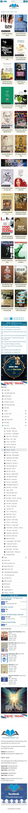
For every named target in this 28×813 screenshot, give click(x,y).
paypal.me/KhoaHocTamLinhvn (14, 778)
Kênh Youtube (8, 581)
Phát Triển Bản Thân (11, 492)
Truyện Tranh (8, 413)
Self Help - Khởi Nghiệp (12, 455)
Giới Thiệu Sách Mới (9, 405)
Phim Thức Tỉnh (8, 569)
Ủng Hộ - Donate (8, 592)
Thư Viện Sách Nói (9, 575)
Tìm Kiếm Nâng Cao (9, 393)
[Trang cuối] (23, 319)
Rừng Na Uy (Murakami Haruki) (12, 327)
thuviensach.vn (10, 751)
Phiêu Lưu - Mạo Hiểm (12, 525)
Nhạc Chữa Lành (8, 566)
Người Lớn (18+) (10, 538)
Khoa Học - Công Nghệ (12, 433)
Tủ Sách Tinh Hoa (9, 402)
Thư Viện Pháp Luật (11, 466)
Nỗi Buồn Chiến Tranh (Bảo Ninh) (12, 350)
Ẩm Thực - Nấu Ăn (11, 495)
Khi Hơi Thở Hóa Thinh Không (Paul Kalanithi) (15, 335)
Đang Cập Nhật (10, 554)
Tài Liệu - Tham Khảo (12, 482)
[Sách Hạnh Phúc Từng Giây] (20, 178)
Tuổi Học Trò (9, 509)
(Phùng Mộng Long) (16, 676)
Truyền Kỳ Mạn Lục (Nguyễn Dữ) (12, 352)
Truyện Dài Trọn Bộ (11, 543)
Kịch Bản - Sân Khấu (11, 546)
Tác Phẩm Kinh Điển (11, 476)
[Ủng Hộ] (14, 385)
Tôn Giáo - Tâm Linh (11, 431)
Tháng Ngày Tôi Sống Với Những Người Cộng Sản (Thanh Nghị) (20, 214)
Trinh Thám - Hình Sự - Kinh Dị (14, 527)
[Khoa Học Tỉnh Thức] (14, 167)
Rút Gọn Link (7, 578)
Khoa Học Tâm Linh (9, 563)
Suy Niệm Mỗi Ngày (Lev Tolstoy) (12, 344)
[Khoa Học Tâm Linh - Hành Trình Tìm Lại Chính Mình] (14, 713)
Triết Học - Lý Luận (11, 460)
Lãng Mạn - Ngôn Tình (12, 533)
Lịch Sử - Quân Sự (11, 444)
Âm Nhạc (6, 422)
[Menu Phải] (26, 2)
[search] (24, 1)
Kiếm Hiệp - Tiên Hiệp (12, 549)
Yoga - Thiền (9, 490)
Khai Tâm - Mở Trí (11, 468)
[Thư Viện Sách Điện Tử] (14, 805)
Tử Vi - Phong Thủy (11, 511)
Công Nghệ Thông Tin (12, 484)
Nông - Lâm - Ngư (11, 439)
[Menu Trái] (1, 2)
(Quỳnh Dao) (16, 653)
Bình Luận (7, 560)
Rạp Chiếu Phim (8, 419)
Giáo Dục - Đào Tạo (11, 479)
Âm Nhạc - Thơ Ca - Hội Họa (13, 498)
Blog (5, 557)
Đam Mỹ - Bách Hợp (11, 535)
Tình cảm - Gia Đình (11, 503)
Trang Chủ (3, 11)
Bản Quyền (7, 584)
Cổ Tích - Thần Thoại (11, 522)
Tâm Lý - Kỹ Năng (11, 428)
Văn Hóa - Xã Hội (10, 471)
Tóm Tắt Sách (8, 399)
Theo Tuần (14, 325)
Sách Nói (6, 416)
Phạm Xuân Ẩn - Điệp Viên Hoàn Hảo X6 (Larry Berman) (21, 131)
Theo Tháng (22, 325)
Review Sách (7, 396)
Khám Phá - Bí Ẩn (11, 517)
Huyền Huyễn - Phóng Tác (13, 552)
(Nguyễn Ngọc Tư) (17, 643)
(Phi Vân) (13, 664)
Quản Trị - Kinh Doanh (12, 452)
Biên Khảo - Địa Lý (11, 514)
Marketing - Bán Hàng (12, 458)
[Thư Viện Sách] (5, 2)
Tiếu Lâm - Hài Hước (11, 530)
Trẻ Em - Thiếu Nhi (11, 506)
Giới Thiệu (7, 390)
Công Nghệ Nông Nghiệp (11, 572)
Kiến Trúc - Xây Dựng (12, 436)
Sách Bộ (6, 407)
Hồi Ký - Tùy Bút (14, 11)
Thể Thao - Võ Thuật (11, 487)
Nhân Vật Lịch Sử (10, 447)
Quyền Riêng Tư (8, 589)
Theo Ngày (5, 325)
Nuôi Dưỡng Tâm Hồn (12, 501)
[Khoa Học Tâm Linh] (14, 380)
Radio (5, 410)
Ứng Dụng (7, 587)
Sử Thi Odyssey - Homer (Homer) (12, 329)
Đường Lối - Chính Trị (12, 463)
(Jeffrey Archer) (16, 632)
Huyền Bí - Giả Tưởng (12, 519)
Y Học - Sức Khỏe (11, 441)
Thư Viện (8, 11)
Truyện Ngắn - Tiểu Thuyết (13, 541)
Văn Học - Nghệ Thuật (12, 474)
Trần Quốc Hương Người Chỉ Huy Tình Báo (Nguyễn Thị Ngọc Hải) (7, 238)
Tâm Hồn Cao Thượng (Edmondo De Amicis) (15, 341)
